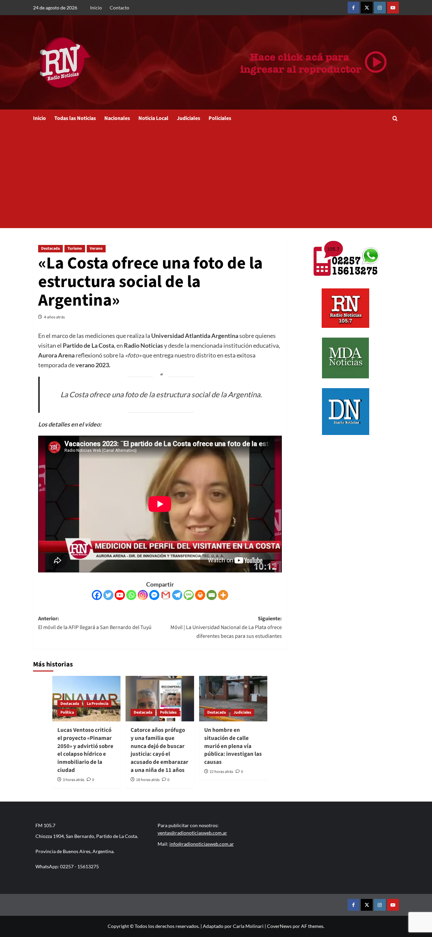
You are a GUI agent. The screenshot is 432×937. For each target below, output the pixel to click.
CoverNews (279, 926)
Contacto (119, 7)
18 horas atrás (148, 780)
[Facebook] (97, 595)
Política (67, 712)
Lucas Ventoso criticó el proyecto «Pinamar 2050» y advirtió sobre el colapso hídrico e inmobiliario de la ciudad (85, 750)
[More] (223, 595)
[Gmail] (166, 595)
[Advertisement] (216, 177)
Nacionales (117, 118)
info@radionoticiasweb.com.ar (201, 844)
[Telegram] (177, 595)
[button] (395, 118)
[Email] (212, 595)
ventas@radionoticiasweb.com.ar (192, 833)
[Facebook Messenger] (154, 595)
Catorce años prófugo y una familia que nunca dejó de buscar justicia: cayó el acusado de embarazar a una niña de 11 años (159, 750)
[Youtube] (120, 595)
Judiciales (188, 118)
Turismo (75, 248)
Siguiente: (226, 627)
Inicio (96, 7)
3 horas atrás (73, 780)
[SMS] (189, 595)
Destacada (50, 248)
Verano (96, 248)
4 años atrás (54, 316)
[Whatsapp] (131, 595)
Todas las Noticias (75, 118)
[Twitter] (108, 595)
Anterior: (95, 623)
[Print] (200, 595)
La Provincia (97, 704)
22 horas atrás (221, 772)
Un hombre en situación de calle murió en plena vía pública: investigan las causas (233, 746)
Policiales (220, 118)
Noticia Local (153, 118)
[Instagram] (143, 595)
